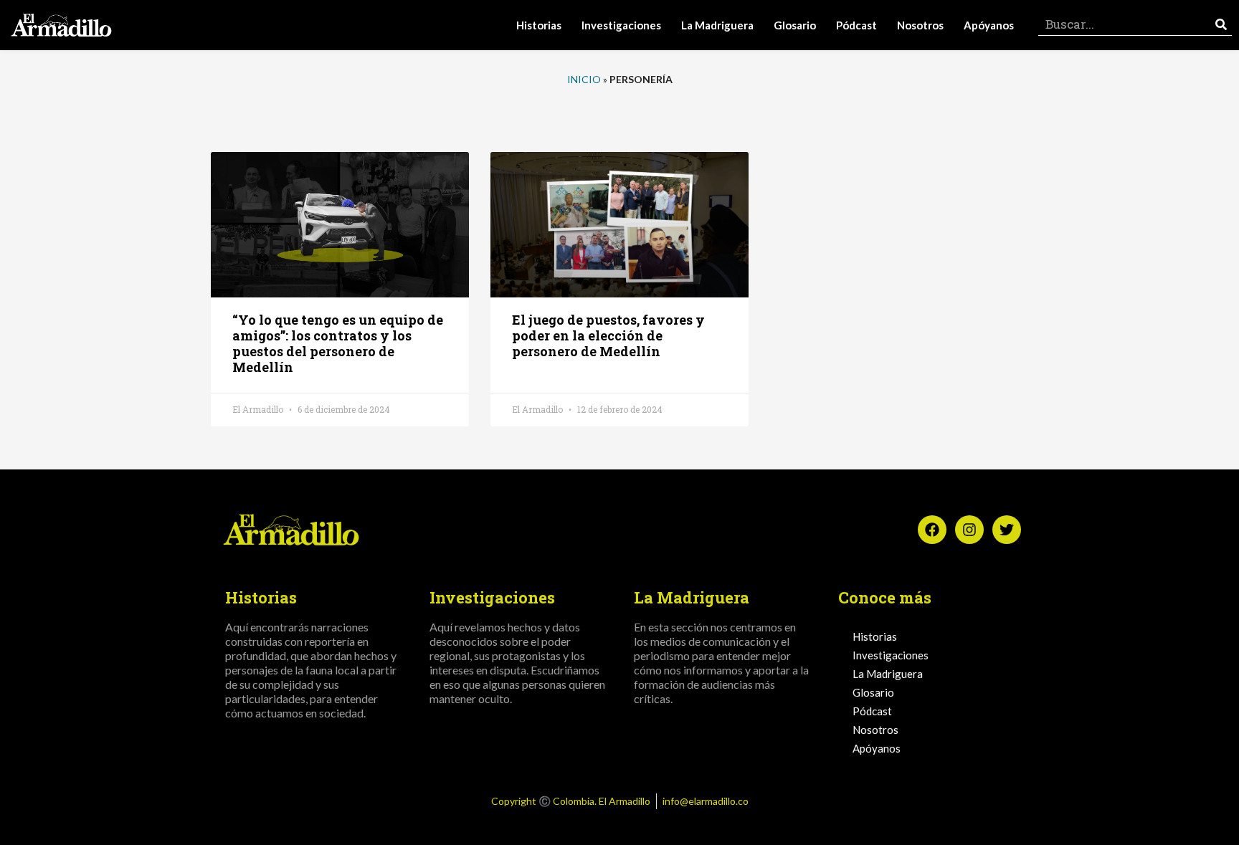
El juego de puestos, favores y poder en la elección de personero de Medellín (608, 335)
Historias (538, 25)
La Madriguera (717, 25)
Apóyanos (989, 25)
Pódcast (856, 25)
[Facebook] (932, 529)
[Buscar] (1221, 24)
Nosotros (920, 25)
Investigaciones (621, 25)
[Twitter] (1006, 529)
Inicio (584, 79)
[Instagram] (969, 529)
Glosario (795, 25)
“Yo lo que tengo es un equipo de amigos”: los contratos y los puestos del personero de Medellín (337, 343)
